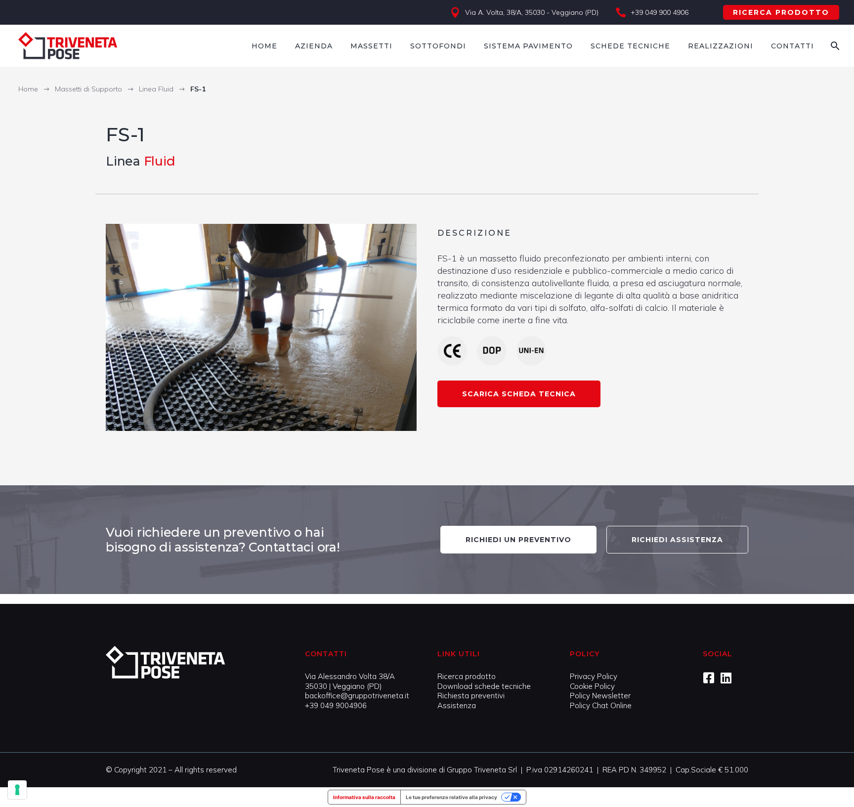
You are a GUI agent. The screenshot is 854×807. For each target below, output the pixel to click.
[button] (518, 394)
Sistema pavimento (528, 46)
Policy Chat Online (601, 705)
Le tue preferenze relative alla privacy (451, 797)
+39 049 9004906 (336, 705)
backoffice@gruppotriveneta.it (357, 695)
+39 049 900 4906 (659, 12)
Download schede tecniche (484, 686)
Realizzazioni (720, 46)
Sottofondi (438, 46)
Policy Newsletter (600, 695)
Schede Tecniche (630, 46)
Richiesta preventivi (471, 695)
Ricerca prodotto (466, 676)
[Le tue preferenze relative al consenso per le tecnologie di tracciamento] (17, 789)
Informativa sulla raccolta (364, 797)
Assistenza (456, 705)
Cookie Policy (592, 686)
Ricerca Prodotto (781, 12)
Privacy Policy (593, 676)
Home (264, 46)
